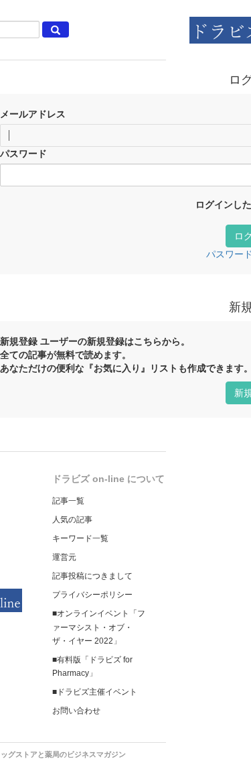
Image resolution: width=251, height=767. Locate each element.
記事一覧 (68, 501)
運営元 (64, 557)
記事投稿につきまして (92, 576)
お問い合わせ (76, 710)
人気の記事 (72, 519)
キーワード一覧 (80, 538)
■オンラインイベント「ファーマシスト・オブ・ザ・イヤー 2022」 (98, 627)
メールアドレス (33, 114)
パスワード (23, 153)
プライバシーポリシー (92, 594)
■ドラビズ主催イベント (94, 692)
